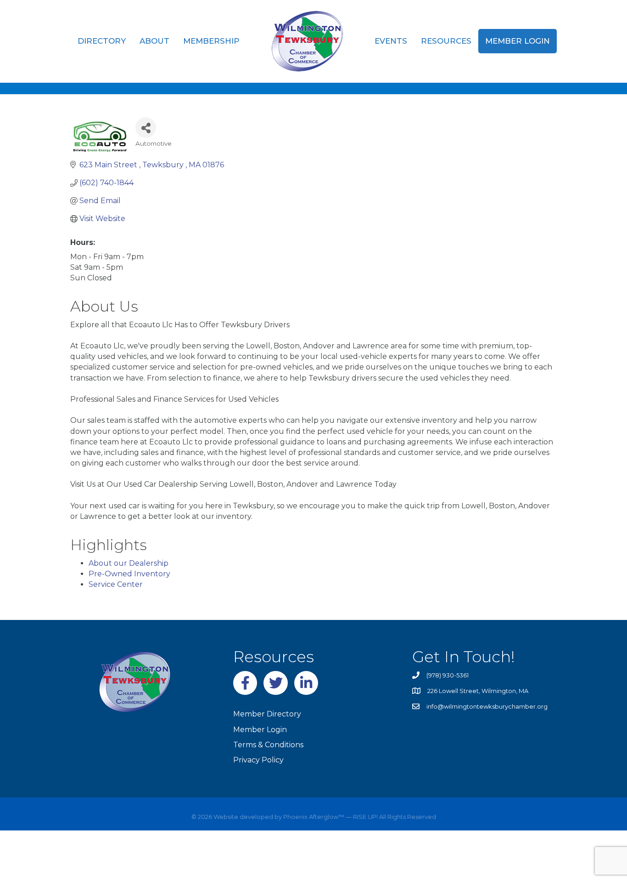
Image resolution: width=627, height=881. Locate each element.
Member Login (517, 40)
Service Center (116, 584)
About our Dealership (128, 563)
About (154, 40)
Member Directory (267, 714)
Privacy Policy (258, 760)
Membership (211, 40)
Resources (446, 40)
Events (391, 40)
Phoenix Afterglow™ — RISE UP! (330, 816)
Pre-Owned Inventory (129, 573)
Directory (102, 40)
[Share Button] (145, 127)
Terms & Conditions (268, 744)
